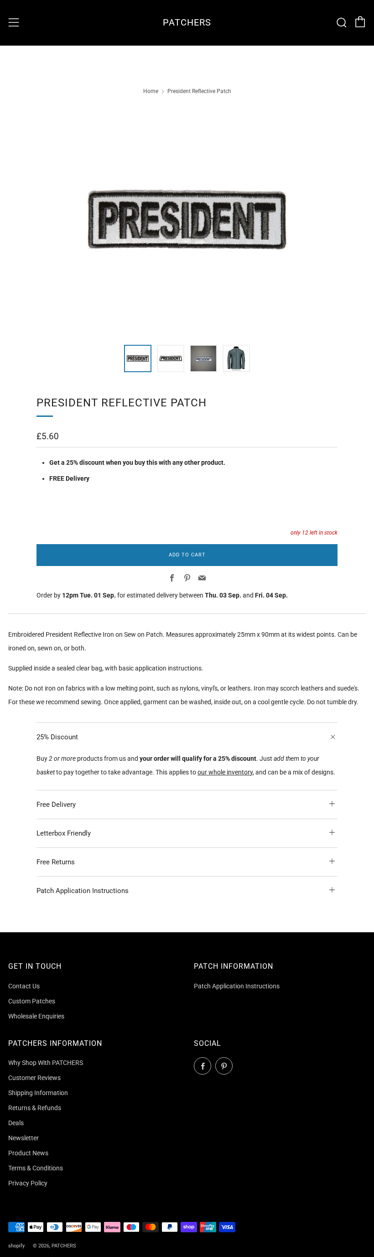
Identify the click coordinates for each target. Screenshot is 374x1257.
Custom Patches (31, 1001)
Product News (28, 1153)
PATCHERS (187, 22)
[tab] (137, 358)
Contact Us (24, 986)
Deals (16, 1123)
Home (150, 91)
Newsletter (23, 1138)
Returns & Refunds (34, 1108)
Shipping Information (38, 1092)
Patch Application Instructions (237, 986)
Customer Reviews (34, 1077)
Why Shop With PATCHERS (45, 1062)
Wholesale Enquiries (36, 1016)
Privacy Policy (27, 1183)
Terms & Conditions (35, 1168)
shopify (16, 1246)
